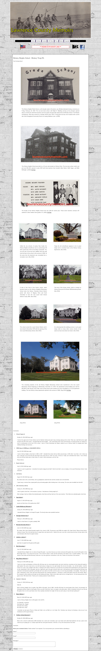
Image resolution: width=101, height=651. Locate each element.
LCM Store (50, 41)
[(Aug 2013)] (33, 409)
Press (56, 41)
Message (15, 640)
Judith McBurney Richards (23, 506)
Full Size (33, 169)
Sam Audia (19, 497)
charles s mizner (20, 537)
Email (15, 636)
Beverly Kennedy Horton (23, 524)
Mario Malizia (19, 594)
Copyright (67, 41)
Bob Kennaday (20, 546)
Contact (44, 41)
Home (33, 41)
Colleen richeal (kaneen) (22, 615)
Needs (61, 41)
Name (15, 631)
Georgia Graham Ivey (22, 515)
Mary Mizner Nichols (21, 558)
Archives (38, 41)
